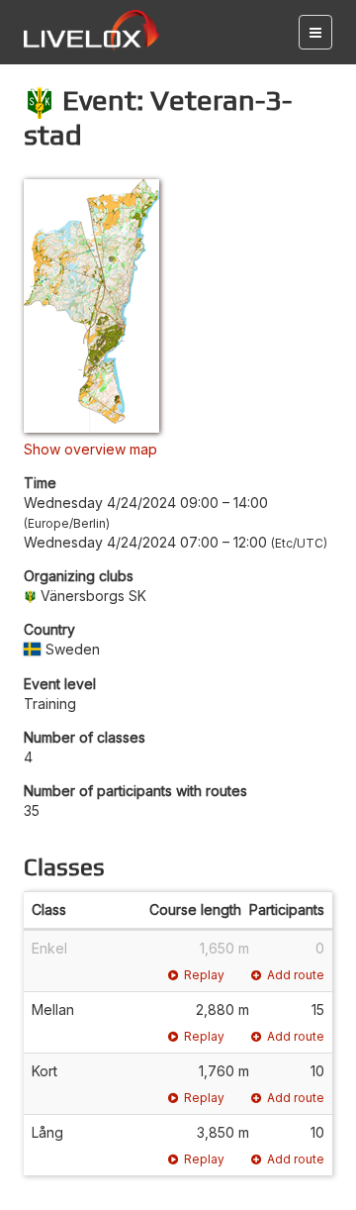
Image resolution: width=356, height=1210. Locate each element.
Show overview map (90, 449)
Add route (295, 974)
